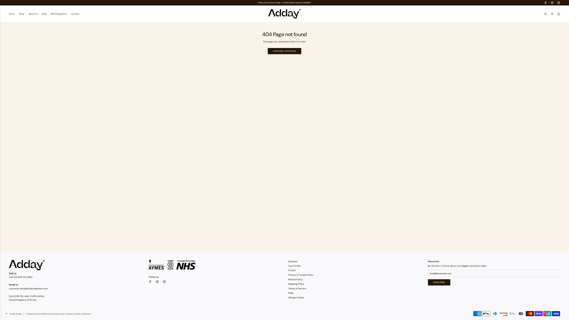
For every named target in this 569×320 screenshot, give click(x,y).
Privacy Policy (210, 191)
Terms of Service (227, 191)
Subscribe (199, 181)
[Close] (449, 85)
